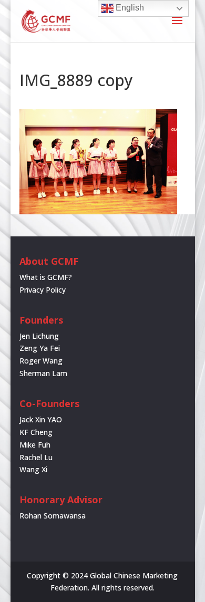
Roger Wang (41, 361)
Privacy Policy (42, 290)
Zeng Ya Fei (39, 348)
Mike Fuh (34, 445)
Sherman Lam (43, 373)
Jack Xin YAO (40, 419)
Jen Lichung (39, 336)
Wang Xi (33, 469)
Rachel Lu (36, 457)
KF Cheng (36, 432)
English (129, 7)
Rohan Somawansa (52, 516)
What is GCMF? (45, 277)
